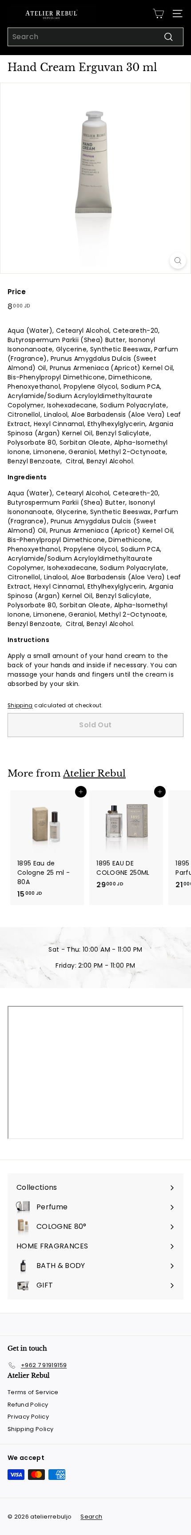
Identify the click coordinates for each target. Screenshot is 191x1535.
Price (17, 291)
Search (91, 1516)
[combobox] (95, 37)
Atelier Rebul (94, 773)
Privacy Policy (28, 1416)
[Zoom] (178, 260)
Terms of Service (33, 1392)
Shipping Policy (30, 1429)
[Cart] (158, 13)
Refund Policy (28, 1404)
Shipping (20, 705)
